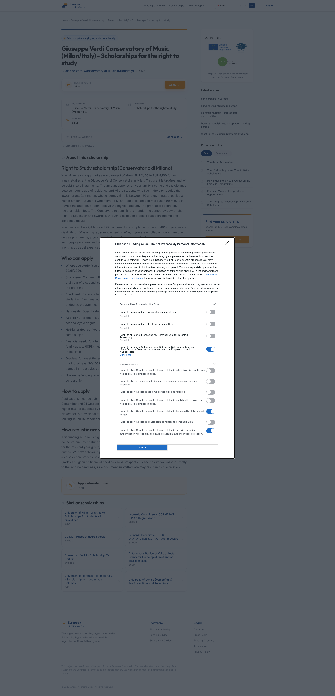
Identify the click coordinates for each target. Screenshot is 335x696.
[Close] (228, 244)
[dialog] (167, 348)
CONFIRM (142, 447)
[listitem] (167, 304)
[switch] (210, 312)
